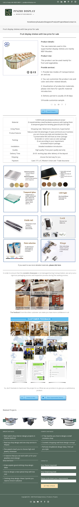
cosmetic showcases (30, 273)
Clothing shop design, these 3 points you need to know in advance (19, 479)
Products (49, 497)
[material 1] (39, 165)
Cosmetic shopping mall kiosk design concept (58, 442)
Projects (55, 497)
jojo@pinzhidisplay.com (29, 2)
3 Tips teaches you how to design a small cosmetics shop (57, 437)
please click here (55, 265)
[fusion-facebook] (65, 104)
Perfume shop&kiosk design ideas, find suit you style (57, 448)
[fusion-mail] (51, 104)
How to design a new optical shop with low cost (19, 473)
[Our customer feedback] (39, 318)
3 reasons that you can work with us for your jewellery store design (20, 457)
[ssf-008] (20, 58)
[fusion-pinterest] (62, 104)
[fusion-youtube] (58, 104)
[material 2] (39, 215)
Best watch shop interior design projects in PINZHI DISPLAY (19, 437)
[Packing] (39, 280)
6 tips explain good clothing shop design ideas (18, 466)
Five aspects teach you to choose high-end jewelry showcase (19, 450)
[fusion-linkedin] (55, 104)
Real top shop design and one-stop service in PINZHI (20, 443)
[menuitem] (29, 22)
